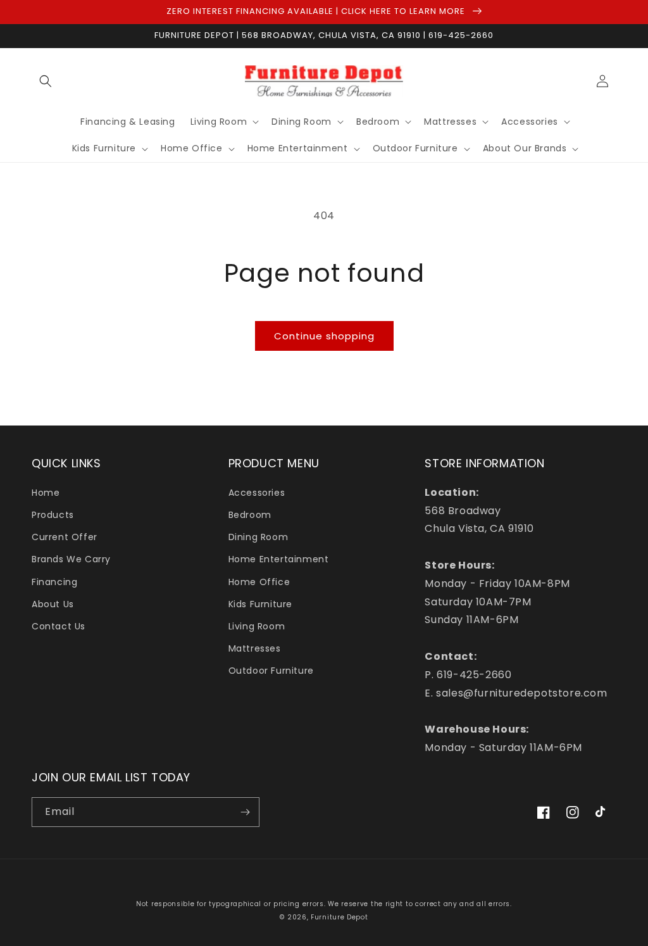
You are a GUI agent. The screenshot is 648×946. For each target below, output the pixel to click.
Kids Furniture (260, 604)
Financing (54, 582)
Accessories (256, 492)
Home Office (259, 582)
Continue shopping (324, 336)
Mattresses (254, 648)
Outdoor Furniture (271, 670)
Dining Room (258, 537)
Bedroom (249, 514)
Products (53, 514)
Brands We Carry (71, 559)
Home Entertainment (278, 559)
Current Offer (64, 537)
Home (45, 492)
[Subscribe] (245, 812)
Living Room (256, 626)
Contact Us (58, 626)
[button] (45, 81)
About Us (53, 604)
